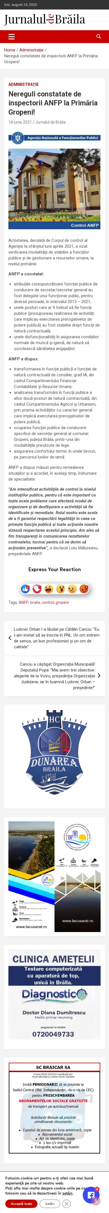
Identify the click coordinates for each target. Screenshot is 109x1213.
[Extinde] (93, 956)
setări (67, 1193)
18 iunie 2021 (20, 122)
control (48, 602)
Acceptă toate (21, 1204)
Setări (49, 1204)
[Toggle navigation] (11, 36)
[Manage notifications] (95, 1200)
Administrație (23, 84)
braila (35, 602)
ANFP (24, 602)
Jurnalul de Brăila (50, 122)
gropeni (62, 602)
